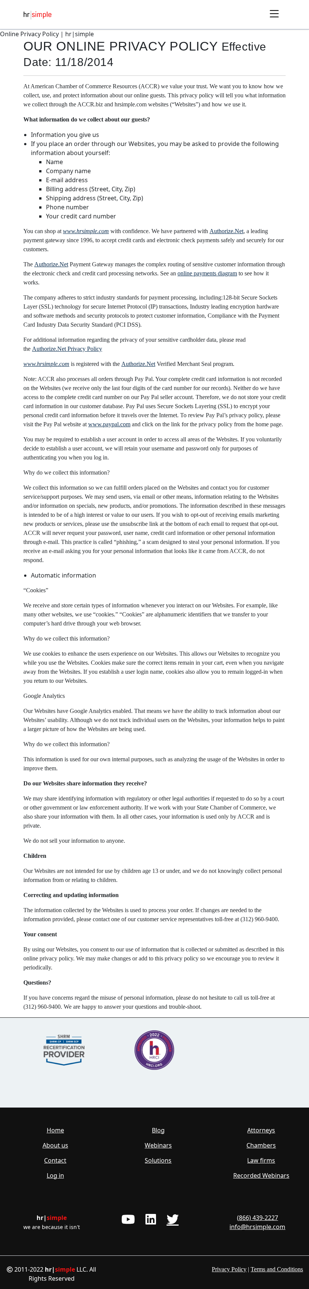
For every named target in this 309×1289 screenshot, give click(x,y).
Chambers (261, 1145)
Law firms (261, 1160)
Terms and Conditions (277, 1269)
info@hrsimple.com (257, 1227)
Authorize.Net (226, 231)
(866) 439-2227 (257, 1218)
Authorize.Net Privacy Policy (67, 349)
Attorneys (261, 1130)
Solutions (158, 1160)
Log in (55, 1175)
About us (55, 1145)
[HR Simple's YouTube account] (128, 1219)
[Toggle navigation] (274, 14)
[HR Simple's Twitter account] (173, 1219)
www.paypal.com (109, 424)
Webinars (158, 1145)
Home (55, 1130)
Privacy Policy (229, 1269)
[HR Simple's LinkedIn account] (150, 1219)
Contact (55, 1160)
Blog (158, 1130)
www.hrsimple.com (86, 231)
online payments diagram (207, 273)
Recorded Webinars (261, 1175)
